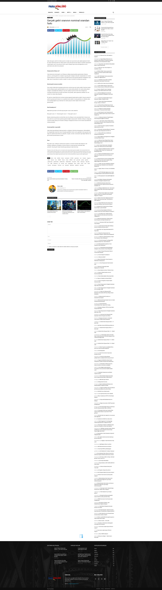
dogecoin (88, 158)
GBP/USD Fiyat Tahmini (104, 379)
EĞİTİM (56, 15)
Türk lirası (59, 165)
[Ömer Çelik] (48, 27)
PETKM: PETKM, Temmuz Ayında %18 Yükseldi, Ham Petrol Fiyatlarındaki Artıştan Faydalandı (103, 72)
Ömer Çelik (52, 27)
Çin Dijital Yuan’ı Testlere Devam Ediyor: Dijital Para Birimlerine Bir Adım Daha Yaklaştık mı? (103, 215)
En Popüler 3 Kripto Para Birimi (104, 470)
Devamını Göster (104, 47)
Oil (59, 163)
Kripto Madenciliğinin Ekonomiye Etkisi (105, 276)
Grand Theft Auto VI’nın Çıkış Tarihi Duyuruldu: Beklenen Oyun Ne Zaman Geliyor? (107, 35)
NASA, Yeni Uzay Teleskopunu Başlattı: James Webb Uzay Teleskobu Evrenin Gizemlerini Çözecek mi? (104, 165)
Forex (51, 17)
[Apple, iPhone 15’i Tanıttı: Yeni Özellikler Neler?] (97, 42)
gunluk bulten (56, 161)
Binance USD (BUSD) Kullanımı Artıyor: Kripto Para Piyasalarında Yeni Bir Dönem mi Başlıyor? (104, 155)
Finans (67, 159)
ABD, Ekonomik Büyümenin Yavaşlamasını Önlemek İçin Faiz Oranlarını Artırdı (68, 212)
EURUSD (59, 159)
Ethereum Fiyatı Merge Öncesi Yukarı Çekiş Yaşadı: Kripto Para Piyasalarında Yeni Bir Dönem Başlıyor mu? (103, 141)
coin (80, 158)
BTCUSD (71, 158)
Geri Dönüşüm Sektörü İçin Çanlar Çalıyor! (106, 472)
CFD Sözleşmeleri (101, 350)
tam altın (49, 165)
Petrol (75, 163)
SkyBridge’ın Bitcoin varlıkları (105, 444)
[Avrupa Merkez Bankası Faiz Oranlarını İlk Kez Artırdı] (54, 205)
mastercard (55, 163)
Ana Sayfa (49, 15)
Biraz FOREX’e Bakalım (103, 533)
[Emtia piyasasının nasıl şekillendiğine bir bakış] (74, 550)
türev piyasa (54, 165)
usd (63, 165)
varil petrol (67, 165)
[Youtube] (114, 1)
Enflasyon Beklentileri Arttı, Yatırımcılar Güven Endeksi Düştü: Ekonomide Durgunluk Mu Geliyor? (104, 189)
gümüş (82, 159)
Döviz (48, 209)
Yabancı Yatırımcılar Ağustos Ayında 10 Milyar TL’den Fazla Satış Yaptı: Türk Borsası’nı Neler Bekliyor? (103, 199)
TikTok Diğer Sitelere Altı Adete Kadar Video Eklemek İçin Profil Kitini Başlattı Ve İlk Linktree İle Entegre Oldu (104, 336)
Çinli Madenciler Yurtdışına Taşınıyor (107, 451)
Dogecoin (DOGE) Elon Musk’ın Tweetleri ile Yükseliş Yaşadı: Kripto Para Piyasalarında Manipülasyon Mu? (104, 150)
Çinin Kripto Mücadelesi (103, 460)
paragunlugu (70, 163)
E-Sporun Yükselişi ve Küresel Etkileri (104, 278)
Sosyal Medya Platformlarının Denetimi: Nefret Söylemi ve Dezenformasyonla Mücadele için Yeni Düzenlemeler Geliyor (103, 60)
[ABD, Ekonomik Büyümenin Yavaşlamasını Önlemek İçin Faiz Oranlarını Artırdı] (69, 205)
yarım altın (82, 165)
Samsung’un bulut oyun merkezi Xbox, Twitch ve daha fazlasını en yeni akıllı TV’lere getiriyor (103, 412)
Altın (55, 158)
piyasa (78, 163)
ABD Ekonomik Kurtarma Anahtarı (104, 446)
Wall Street (72, 165)
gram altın (78, 159)
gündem (86, 159)
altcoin (52, 158)
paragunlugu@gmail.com (73, 583)
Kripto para (83, 161)
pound (82, 163)
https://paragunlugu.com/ (61, 187)
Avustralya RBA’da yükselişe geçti (104, 448)
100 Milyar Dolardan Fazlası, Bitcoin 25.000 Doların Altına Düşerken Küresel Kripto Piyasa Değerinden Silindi (104, 430)
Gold (74, 159)
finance (63, 159)
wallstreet (77, 165)
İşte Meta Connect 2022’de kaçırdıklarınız (106, 325)
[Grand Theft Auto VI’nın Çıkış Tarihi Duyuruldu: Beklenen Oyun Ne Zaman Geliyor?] (97, 36)
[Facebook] (109, 1)
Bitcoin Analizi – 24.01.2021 (104, 520)
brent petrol (67, 158)
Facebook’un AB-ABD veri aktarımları (104, 418)
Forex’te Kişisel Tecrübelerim (103, 254)
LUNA (51, 163)
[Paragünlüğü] (57, 7)
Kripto (78, 161)
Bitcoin (62, 158)
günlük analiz (50, 161)
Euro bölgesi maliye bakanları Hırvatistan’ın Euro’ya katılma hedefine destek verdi (103, 369)
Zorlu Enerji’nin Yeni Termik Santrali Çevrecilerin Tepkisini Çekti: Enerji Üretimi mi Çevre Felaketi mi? (104, 113)
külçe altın (87, 161)
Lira (48, 163)
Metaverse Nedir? (102, 257)
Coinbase (84, 158)
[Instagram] (110, 1)
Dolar (49, 159)
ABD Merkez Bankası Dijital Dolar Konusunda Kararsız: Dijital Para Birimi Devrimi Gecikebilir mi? (103, 184)
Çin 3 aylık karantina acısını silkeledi (106, 393)
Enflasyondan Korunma (102, 381)
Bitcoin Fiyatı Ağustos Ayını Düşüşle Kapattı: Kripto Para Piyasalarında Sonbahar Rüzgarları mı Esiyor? (103, 194)
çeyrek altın (77, 158)
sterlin (89, 163)
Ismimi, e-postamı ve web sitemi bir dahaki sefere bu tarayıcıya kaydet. (63, 246)
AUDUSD (58, 158)
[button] (113, 12)
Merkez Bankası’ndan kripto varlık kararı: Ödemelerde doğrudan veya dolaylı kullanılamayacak (103, 479)
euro (56, 159)
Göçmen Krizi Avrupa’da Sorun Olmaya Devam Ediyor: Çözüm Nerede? (107, 28)
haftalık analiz (62, 161)
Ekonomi (53, 15)
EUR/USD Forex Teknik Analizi (103, 391)
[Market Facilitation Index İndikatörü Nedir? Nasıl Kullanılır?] (84, 205)
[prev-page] (48, 216)
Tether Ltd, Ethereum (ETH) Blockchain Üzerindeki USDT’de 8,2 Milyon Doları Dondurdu (103, 293)
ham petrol (74, 161)
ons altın (62, 163)
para (66, 163)
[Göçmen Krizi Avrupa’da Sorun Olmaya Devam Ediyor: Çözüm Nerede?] (97, 29)
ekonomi (52, 159)
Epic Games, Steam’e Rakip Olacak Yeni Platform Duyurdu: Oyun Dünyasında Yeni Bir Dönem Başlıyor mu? (104, 122)
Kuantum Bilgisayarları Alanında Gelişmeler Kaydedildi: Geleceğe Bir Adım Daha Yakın (103, 94)
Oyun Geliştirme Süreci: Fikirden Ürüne (105, 270)
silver (85, 163)
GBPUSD (71, 159)
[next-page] (50, 216)
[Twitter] (112, 1)
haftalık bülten (68, 161)
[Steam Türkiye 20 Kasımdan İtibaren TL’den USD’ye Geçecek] (97, 23)
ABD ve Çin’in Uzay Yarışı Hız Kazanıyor (106, 83)
